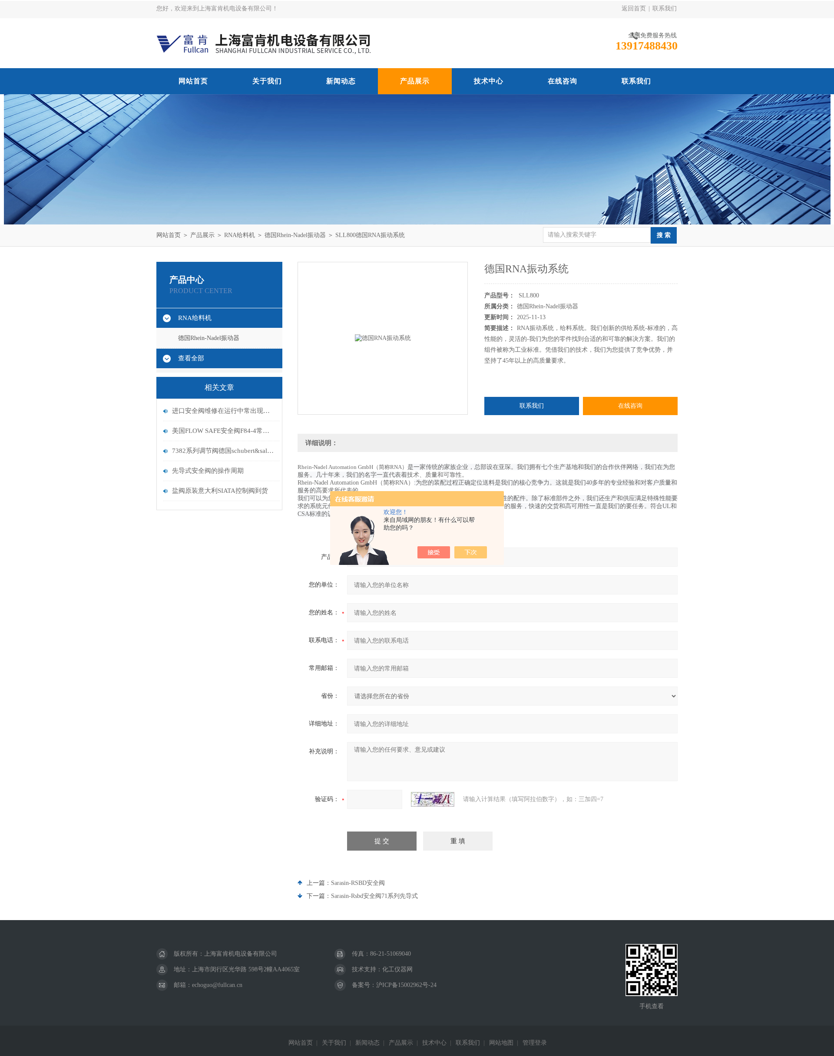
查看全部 (191, 358)
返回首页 (634, 8)
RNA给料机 (239, 235)
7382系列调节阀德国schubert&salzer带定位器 (223, 450)
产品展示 (415, 81)
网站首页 (193, 81)
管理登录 (535, 1043)
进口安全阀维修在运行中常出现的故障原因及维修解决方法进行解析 (223, 410)
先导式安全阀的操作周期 (208, 470)
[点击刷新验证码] (432, 799)
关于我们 (267, 81)
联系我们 (664, 8)
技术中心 (488, 81)
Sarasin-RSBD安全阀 (358, 883)
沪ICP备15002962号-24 (406, 985)
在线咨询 (562, 81)
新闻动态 (341, 81)
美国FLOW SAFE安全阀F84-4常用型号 (223, 430)
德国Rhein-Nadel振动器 (295, 235)
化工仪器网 (397, 969)
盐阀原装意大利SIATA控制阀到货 (220, 490)
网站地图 (501, 1043)
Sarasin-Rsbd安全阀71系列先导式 (374, 896)
